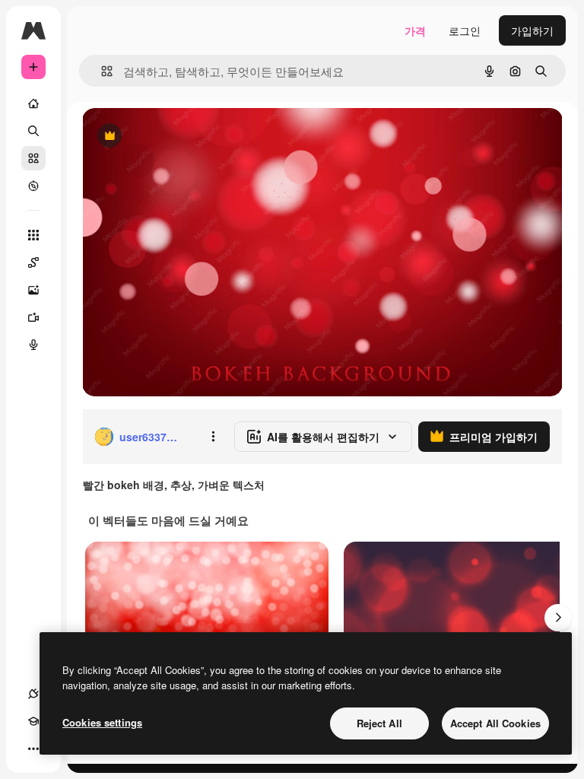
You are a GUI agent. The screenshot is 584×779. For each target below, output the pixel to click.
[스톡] (33, 158)
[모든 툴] (33, 235)
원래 (169, 137)
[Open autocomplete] (101, 71)
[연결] (33, 694)
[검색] (33, 131)
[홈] (33, 103)
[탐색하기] (33, 185)
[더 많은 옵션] (213, 436)
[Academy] (33, 721)
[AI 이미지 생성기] (33, 290)
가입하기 (532, 30)
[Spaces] (33, 262)
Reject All (379, 723)
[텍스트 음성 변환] (33, 344)
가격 (415, 30)
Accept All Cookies (495, 723)
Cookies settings (102, 722)
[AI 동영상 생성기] (33, 317)
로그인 (465, 30)
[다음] (558, 618)
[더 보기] (33, 748)
